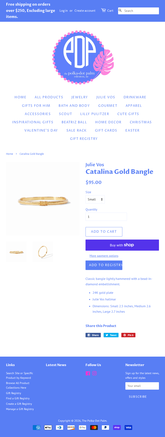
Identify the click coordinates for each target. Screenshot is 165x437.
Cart (110, 11)
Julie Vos (105, 97)
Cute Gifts (128, 114)
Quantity (91, 209)
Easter (132, 130)
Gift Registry (84, 139)
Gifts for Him (36, 106)
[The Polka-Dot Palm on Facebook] (88, 374)
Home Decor (108, 122)
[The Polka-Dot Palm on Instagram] (94, 374)
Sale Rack (76, 130)
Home (20, 97)
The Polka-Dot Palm (94, 420)
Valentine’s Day (41, 130)
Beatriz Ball (74, 122)
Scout (65, 114)
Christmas (141, 122)
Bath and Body (74, 106)
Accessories (38, 114)
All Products (49, 97)
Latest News (56, 365)
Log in (64, 11)
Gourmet (107, 106)
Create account (85, 11)
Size (88, 192)
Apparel (134, 106)
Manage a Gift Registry (20, 409)
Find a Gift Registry (18, 398)
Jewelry (79, 97)
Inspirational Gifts (32, 122)
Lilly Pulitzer (94, 114)
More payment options (104, 256)
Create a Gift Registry (19, 404)
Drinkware (135, 97)
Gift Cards (106, 130)
